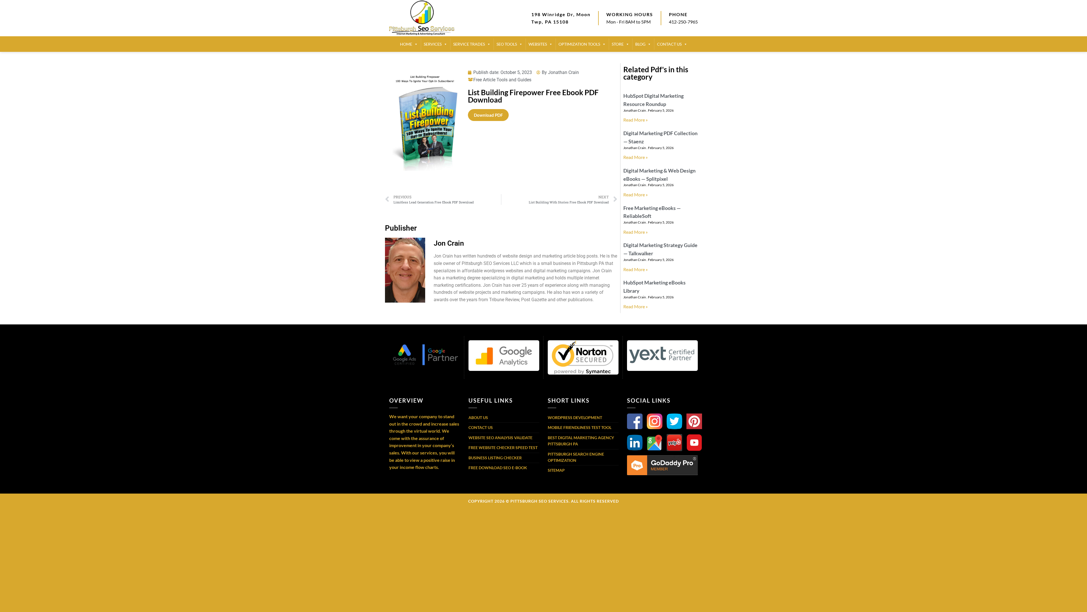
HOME (406, 44)
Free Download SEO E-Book (497, 467)
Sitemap (556, 470)
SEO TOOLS (507, 44)
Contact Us (480, 427)
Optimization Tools (579, 44)
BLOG (640, 44)
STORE (618, 44)
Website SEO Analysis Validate (500, 437)
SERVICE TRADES (469, 44)
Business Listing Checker (495, 457)
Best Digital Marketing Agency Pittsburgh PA (581, 440)
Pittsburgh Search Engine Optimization (576, 457)
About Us (478, 417)
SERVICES (433, 44)
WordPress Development (575, 417)
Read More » (635, 119)
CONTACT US (669, 44)
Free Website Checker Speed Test (503, 447)
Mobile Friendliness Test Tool (579, 427)
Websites (537, 44)
